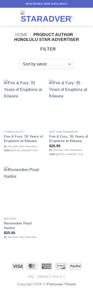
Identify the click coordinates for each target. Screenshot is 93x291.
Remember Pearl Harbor (18, 225)
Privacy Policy (51, 277)
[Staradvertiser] (46, 17)
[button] (7, 16)
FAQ (31, 277)
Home (21, 34)
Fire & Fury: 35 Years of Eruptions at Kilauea (23, 139)
